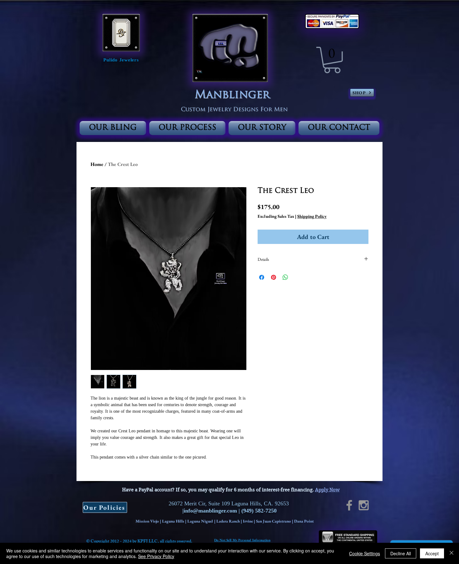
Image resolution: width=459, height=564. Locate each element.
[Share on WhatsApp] (285, 277)
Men (280, 110)
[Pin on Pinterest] (273, 277)
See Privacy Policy (156, 556)
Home (97, 164)
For (266, 110)
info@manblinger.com (210, 511)
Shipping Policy (312, 216)
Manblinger (232, 95)
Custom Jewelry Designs (220, 110)
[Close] (451, 553)
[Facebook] (349, 505)
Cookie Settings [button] (364, 553)
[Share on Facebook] (261, 277)
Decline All (400, 553)
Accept (432, 553)
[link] (332, 60)
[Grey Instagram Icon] (364, 505)
